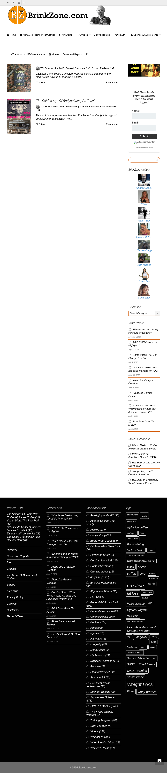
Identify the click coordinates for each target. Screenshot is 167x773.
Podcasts (95, 666)
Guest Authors (37, 54)
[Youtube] (19, 2)
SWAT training (137, 670)
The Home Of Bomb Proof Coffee (22, 577)
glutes (145, 597)
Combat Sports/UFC (102, 560)
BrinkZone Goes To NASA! (142, 457)
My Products (97, 655)
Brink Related (103, 34)
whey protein (147, 692)
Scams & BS (97, 677)
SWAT (131, 664)
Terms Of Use (15, 616)
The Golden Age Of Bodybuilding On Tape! (65, 101)
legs (129, 636)
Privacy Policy (15, 597)
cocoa (142, 567)
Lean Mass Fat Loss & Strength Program (141, 629)
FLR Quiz (95, 597)
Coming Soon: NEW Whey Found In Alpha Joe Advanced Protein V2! (142, 408)
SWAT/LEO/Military (101, 706)
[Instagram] (24, 2)
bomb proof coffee (135, 550)
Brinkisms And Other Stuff (105, 546)
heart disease (136, 603)
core (142, 573)
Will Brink (137, 462)
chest (130, 566)
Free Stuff (12, 591)
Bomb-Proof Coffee (101, 540)
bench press (132, 538)
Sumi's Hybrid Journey (141, 658)
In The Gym (16, 54)
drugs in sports (98, 577)
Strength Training (100, 691)
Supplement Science (102, 697)
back (142, 533)
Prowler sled (132, 647)
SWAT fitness (146, 664)
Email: (135, 122)
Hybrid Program (137, 610)
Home (12, 34)
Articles (84, 34)
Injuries (94, 633)
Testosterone (135, 677)
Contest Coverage (100, 566)
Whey (130, 691)
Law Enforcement (135, 621)
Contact (11, 568)
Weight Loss (97, 737)
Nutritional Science (101, 661)
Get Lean (95, 622)
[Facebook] (13, 2)
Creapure (153, 578)
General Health (99, 616)
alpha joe (131, 521)
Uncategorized (98, 726)
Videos (55, 54)
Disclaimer (13, 610)
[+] (19, 76)
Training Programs (101, 720)
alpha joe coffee (137, 527)
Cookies (11, 603)
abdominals (132, 514)
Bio (9, 562)
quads (143, 647)
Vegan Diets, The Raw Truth (23, 520)
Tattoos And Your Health (21, 533)
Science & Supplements (146, 34)
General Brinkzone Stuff (78, 68)
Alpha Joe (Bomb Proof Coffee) (38, 34)
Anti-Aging (67, 34)
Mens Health (97, 650)
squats (152, 647)
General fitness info (101, 611)
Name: (136, 111)
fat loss (132, 593)
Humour (95, 627)
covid (152, 573)
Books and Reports (73, 54)
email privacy (149, 147)
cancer (151, 550)
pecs (153, 642)
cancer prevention (135, 555)
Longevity (96, 644)
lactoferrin (132, 616)
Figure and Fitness (101, 591)
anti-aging (131, 533)
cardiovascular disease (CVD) (141, 561)
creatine (135, 585)
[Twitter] (7, 2)
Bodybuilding (72, 106)
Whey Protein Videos (102, 742)
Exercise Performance (103, 582)
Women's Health (99, 748)
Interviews (111, 106)
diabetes (151, 584)
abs (144, 515)
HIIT (150, 603)
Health (122, 34)
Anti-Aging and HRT (102, 515)
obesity (154, 636)
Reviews (12, 549)
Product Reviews (100, 68)
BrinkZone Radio (100, 555)
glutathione (147, 592)
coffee (131, 573)
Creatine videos (99, 571)
